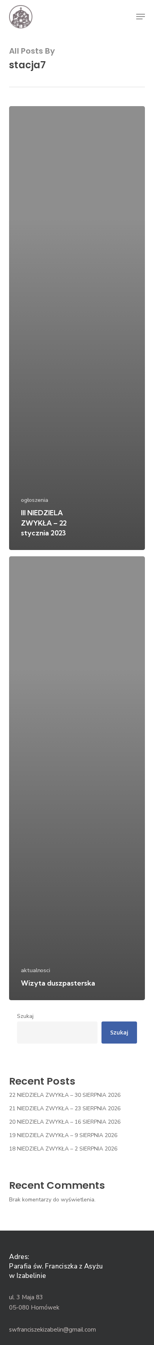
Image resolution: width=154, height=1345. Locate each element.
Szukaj (25, 1016)
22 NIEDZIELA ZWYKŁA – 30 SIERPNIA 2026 (64, 1095)
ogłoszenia (34, 500)
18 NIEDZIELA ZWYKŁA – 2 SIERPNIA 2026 (63, 1148)
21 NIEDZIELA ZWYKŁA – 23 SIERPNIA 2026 (64, 1108)
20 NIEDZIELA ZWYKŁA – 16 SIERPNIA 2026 (64, 1122)
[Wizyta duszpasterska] (77, 778)
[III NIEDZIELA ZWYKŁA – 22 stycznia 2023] (77, 328)
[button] (140, 17)
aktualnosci (35, 970)
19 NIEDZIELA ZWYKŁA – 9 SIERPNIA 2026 (63, 1135)
